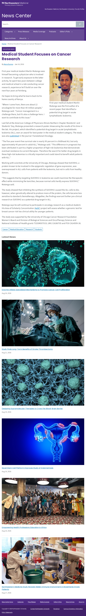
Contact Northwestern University (39, 609)
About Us (81, 602)
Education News (8, 49)
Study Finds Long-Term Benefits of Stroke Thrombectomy (27, 349)
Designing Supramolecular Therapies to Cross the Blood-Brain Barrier (32, 408)
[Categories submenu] (14, 31)
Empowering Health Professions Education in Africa (24, 527)
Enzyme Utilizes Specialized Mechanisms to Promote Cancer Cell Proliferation (36, 290)
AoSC (37, 208)
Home (4, 44)
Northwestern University (67, 9)
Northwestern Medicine (52, 9)
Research (29, 229)
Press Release (32, 602)
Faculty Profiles (79, 9)
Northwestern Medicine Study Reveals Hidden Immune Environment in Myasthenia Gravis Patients (41, 588)
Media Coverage (44, 602)
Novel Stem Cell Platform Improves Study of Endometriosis (27, 468)
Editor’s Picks (58, 602)
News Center (16, 15)
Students (38, 229)
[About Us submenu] (28, 38)
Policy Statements (7, 612)
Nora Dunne (8, 64)
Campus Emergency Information (73, 609)
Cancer (5, 229)
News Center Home (7, 602)
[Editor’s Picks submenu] (72, 31)
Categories (20, 602)
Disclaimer (56, 609)
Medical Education (17, 229)
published (14, 136)
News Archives (70, 602)
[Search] (80, 24)
